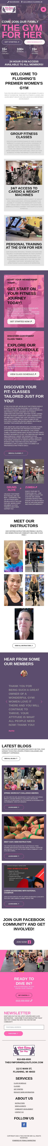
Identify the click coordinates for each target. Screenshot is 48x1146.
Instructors (20, 1103)
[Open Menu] (43, 9)
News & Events (20, 1106)
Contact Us (19, 1112)
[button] (6, 701)
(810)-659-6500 (14, 2)
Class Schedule (20, 1083)
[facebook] (24, 1124)
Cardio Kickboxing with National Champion (20, 892)
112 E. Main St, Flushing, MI (32, 2)
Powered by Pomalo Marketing (24, 1140)
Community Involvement (24, 1109)
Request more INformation (24, 1092)
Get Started (18, 1089)
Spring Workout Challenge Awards (21, 793)
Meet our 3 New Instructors (17, 842)
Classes (17, 1086)
